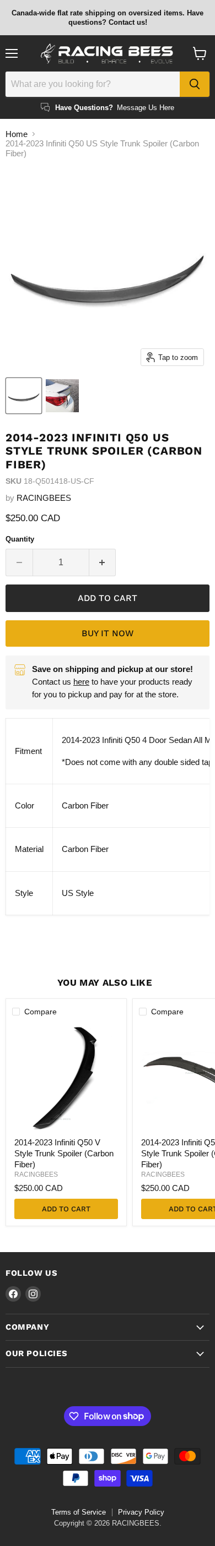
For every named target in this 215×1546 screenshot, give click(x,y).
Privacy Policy (141, 1512)
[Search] (194, 84)
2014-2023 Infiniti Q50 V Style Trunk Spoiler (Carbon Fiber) (64, 1153)
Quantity (20, 539)
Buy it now (107, 633)
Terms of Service (78, 1512)
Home (17, 134)
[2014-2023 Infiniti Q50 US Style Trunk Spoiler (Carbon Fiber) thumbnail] (23, 395)
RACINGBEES (44, 497)
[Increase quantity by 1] (102, 562)
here (81, 681)
